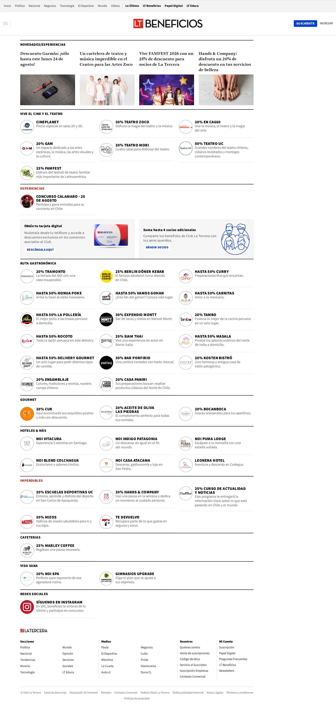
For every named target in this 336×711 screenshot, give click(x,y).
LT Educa (193, 6)
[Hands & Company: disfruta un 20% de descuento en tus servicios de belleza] (226, 89)
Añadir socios (158, 247)
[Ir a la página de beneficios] (168, 23)
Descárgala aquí (40, 250)
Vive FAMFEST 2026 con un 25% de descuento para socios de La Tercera (166, 59)
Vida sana (29, 565)
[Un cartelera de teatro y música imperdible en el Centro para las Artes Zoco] (107, 89)
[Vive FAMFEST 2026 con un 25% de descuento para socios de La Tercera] (166, 89)
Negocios (50, 6)
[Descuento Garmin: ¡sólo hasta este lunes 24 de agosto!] (47, 89)
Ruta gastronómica (38, 263)
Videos (115, 6)
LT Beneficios (152, 6)
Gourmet (28, 399)
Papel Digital (174, 6)
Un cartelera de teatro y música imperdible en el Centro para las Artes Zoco (106, 59)
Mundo (102, 6)
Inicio (7, 6)
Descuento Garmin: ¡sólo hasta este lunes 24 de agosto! (44, 59)
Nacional (34, 6)
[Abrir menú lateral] (6, 23)
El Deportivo (86, 6)
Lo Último (132, 6)
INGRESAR (326, 23)
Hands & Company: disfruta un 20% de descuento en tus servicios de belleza (225, 62)
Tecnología (67, 6)
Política (20, 6)
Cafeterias (30, 537)
